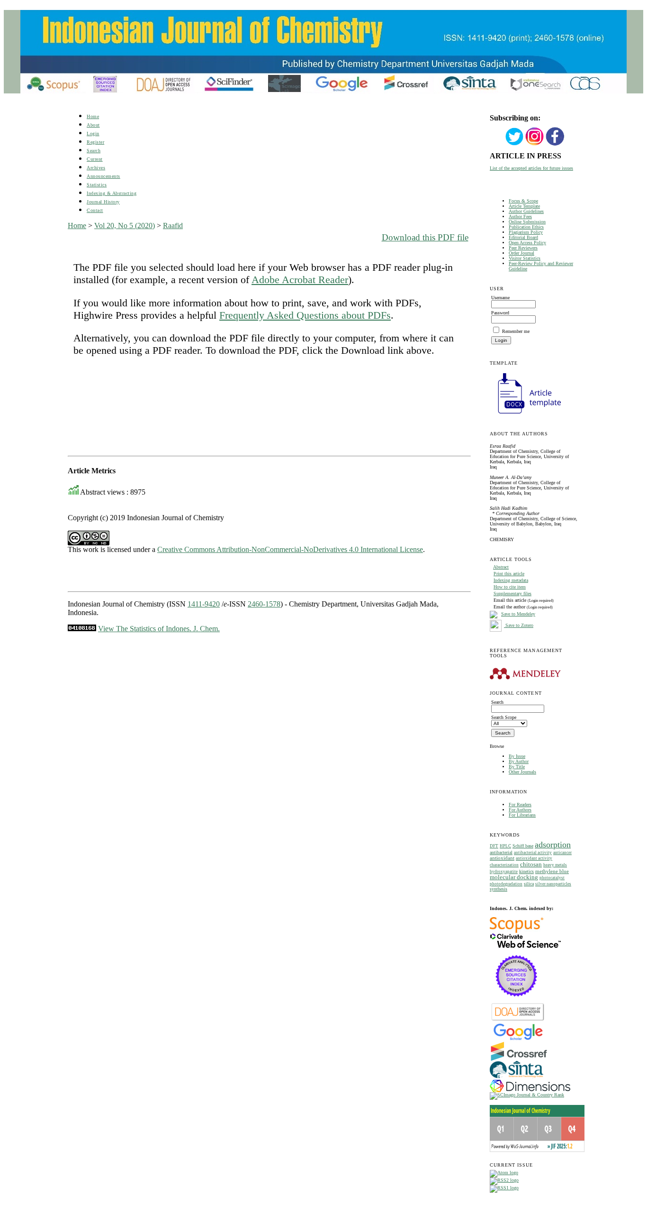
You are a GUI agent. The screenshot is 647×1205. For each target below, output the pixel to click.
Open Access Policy (527, 242)
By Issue (517, 756)
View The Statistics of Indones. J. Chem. (159, 629)
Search (93, 150)
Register (95, 142)
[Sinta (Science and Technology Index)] (516, 1078)
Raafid (173, 225)
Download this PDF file (425, 237)
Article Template (524, 206)
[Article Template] (525, 414)
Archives (96, 167)
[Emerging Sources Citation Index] (516, 1001)
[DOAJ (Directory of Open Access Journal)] (518, 1019)
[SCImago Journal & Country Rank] (527, 1094)
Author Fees (520, 216)
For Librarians (522, 815)
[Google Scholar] (518, 1039)
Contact (95, 210)
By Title (517, 766)
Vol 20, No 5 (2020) (124, 225)
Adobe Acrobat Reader (300, 279)
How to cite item (510, 586)
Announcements (103, 176)
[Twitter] (514, 144)
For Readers (520, 804)
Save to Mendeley (518, 613)
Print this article (509, 573)
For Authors (520, 809)
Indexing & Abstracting (111, 193)
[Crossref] (519, 1059)
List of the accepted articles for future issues (531, 168)
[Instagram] (534, 144)
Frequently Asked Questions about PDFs (305, 315)
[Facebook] (555, 144)
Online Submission (527, 221)
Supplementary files (512, 593)
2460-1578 (264, 604)
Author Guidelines (526, 211)
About (93, 125)
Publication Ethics (526, 227)
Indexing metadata (511, 580)
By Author (519, 761)
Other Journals (522, 771)
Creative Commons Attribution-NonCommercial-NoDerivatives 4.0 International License (290, 549)
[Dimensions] (530, 1090)
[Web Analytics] (82, 629)
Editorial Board (523, 237)
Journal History (103, 201)
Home (93, 116)
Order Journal (521, 253)
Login (93, 133)
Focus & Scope (523, 200)
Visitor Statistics (524, 258)
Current (95, 159)
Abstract (501, 567)
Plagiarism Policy (526, 232)
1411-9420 (204, 604)
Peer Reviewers (523, 247)
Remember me (516, 331)
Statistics (97, 184)
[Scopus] (516, 931)
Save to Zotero (518, 625)
